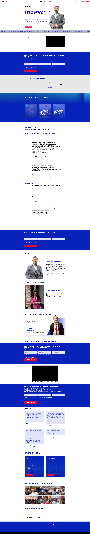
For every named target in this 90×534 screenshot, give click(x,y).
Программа (54, 525)
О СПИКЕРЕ (45, 1)
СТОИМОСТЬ (49, 1)
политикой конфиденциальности (33, 21)
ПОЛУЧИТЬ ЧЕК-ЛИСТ (31, 71)
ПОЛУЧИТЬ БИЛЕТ (28, 26)
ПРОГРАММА (40, 1)
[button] (85, 1)
